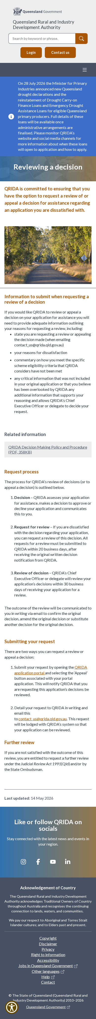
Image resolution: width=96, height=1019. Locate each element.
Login (31, 52)
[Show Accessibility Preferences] (11, 1007)
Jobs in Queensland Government (45, 965)
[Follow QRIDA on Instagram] (25, 864)
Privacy (48, 949)
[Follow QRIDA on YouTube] (55, 864)
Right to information (48, 954)
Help (45, 976)
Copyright (48, 938)
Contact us (60, 52)
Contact (48, 982)
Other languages (46, 971)
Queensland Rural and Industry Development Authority (43, 24)
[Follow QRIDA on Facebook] (40, 864)
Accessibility (48, 960)
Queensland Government (46, 1007)
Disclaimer (48, 943)
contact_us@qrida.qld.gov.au (42, 718)
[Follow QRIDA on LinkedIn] (70, 864)
